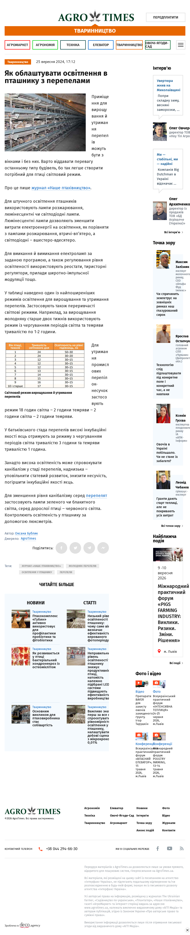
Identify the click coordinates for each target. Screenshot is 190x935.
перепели (66, 572)
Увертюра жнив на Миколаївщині (168, 85)
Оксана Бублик (26, 533)
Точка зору (144, 823)
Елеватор (101, 45)
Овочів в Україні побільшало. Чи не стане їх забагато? (167, 452)
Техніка (72, 45)
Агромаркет (17, 45)
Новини (142, 808)
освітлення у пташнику (37, 572)
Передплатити (165, 17)
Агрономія (45, 45)
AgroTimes (28, 538)
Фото (166, 808)
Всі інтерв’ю (172, 232)
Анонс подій (145, 830)
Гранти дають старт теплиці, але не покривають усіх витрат (166, 507)
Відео (166, 815)
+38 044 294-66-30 (61, 849)
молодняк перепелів (82, 566)
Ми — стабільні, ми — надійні (167, 159)
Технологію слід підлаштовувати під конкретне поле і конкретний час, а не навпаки (168, 379)
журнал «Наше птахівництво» (61, 187)
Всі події (175, 663)
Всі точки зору (170, 526)
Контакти (168, 830)
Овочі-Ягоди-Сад (157, 45)
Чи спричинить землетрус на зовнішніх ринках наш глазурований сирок (167, 304)
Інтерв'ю (142, 815)
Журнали (168, 823)
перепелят (96, 495)
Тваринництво (129, 45)
